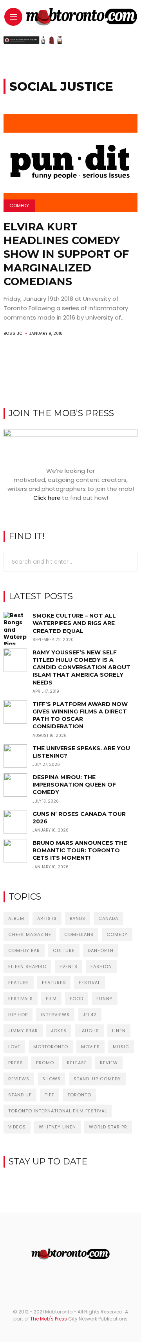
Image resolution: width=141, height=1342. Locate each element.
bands (77, 918)
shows (51, 1079)
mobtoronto (50, 1047)
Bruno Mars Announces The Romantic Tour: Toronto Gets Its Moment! (80, 850)
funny (104, 998)
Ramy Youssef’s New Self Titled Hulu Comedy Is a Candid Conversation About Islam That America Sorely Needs (81, 667)
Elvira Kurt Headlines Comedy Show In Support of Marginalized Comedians (66, 254)
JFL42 (90, 1014)
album (16, 918)
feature (18, 982)
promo (45, 1063)
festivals (20, 998)
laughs (89, 1031)
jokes (59, 1031)
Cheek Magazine (29, 934)
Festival (89, 982)
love (14, 1047)
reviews (18, 1079)
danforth (101, 950)
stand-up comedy (97, 1079)
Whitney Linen (57, 1127)
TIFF (49, 1095)
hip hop (18, 1014)
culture (64, 950)
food (76, 998)
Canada (108, 918)
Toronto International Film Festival (57, 1111)
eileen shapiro (27, 966)
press (15, 1063)
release (77, 1063)
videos (17, 1127)
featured (54, 982)
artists (47, 918)
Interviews (55, 1014)
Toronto (79, 1095)
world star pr (108, 1127)
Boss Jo (13, 333)
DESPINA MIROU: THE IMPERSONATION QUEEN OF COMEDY (74, 785)
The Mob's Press (48, 1318)
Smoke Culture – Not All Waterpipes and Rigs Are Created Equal (74, 623)
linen (119, 1031)
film (51, 998)
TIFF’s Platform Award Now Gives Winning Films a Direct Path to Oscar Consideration (80, 715)
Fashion (101, 966)
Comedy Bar (24, 950)
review (109, 1063)
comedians (79, 934)
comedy (117, 934)
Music (121, 1047)
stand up (20, 1095)
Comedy (19, 205)
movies (90, 1047)
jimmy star (23, 1031)
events (69, 966)
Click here (46, 498)
